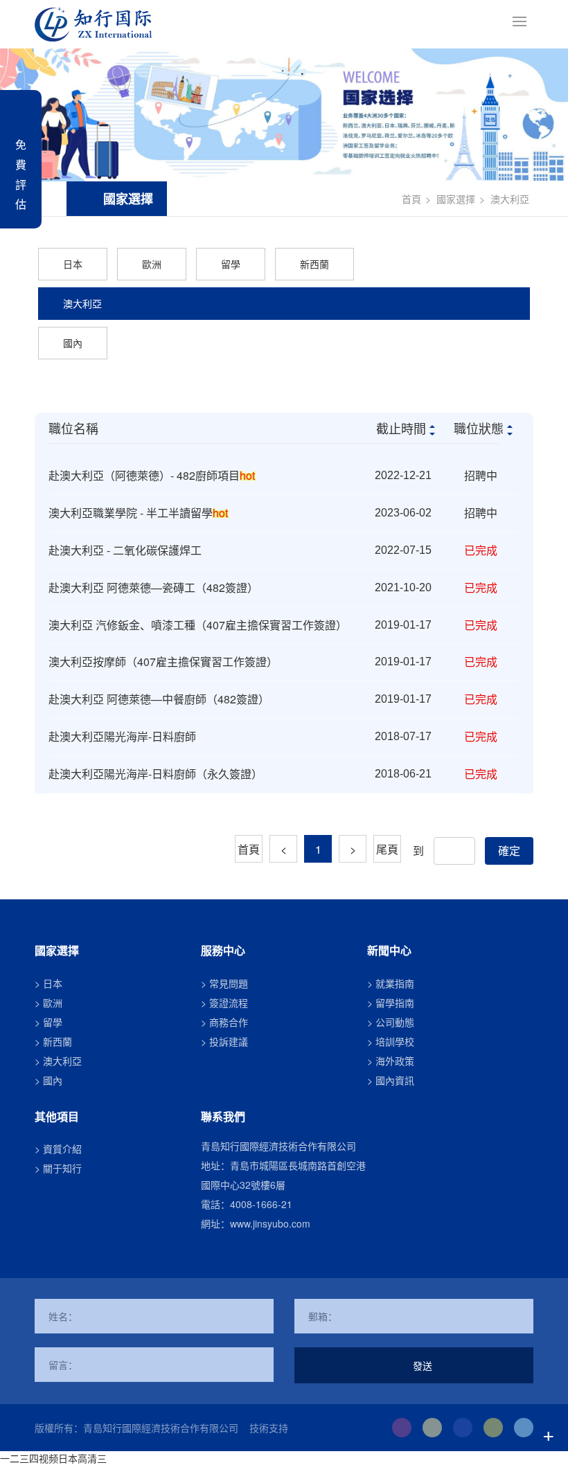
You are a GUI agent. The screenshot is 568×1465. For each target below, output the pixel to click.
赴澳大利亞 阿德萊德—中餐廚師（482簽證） (158, 699)
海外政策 (394, 1061)
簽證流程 (228, 1002)
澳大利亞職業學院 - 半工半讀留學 (138, 513)
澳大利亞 (509, 199)
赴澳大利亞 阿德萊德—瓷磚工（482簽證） (153, 587)
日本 (72, 264)
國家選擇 (455, 199)
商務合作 (228, 1022)
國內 (72, 343)
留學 (230, 264)
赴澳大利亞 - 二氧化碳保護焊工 (125, 550)
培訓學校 (394, 1041)
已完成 (480, 550)
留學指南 (394, 1002)
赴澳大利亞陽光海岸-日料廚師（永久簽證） (155, 774)
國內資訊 (394, 1080)
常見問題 (228, 983)
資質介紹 (62, 1149)
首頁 (411, 199)
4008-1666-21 (261, 1204)
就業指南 (394, 983)
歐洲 (151, 264)
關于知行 (62, 1168)
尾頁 (387, 849)
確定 (509, 851)
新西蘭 (314, 264)
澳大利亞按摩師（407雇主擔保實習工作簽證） (163, 661)
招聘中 (480, 475)
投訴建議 (228, 1041)
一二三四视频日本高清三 (53, 1458)
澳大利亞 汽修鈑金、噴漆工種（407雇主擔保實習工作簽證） (197, 625)
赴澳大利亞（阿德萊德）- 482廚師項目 (151, 475)
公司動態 (394, 1022)
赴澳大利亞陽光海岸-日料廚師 (122, 736)
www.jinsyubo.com (270, 1223)
